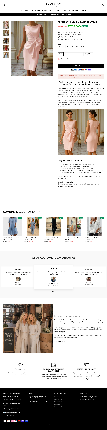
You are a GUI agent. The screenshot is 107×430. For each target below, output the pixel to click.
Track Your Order (73, 10)
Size (60, 43)
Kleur (60, 51)
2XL (77, 46)
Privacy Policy (58, 401)
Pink (60, 54)
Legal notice (57, 404)
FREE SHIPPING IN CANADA (70, 191)
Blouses (57, 10)
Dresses (44, 10)
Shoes (64, 10)
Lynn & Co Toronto (53, 424)
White (67, 54)
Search (56, 396)
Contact (83, 10)
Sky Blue (88, 54)
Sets (50, 10)
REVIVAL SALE (35, 10)
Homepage (25, 10)
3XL (82, 46)
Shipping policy (58, 407)
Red (81, 54)
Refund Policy (58, 399)
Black (75, 54)
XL (72, 46)
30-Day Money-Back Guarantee (73, 195)
